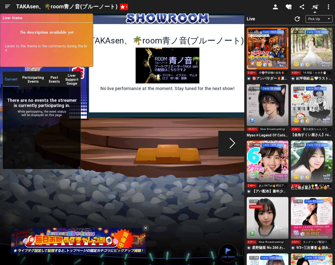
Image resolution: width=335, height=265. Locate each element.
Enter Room (267, 53)
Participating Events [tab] (33, 79)
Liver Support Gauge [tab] (71, 79)
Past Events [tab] (54, 79)
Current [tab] (11, 79)
